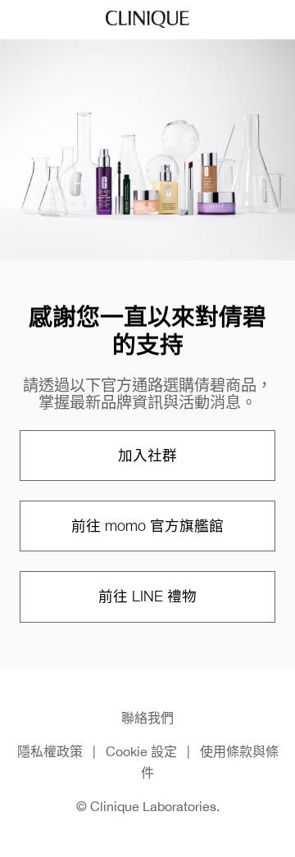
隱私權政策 (50, 751)
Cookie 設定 (141, 751)
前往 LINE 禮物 (147, 596)
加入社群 (147, 455)
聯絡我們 (147, 717)
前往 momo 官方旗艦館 (147, 525)
